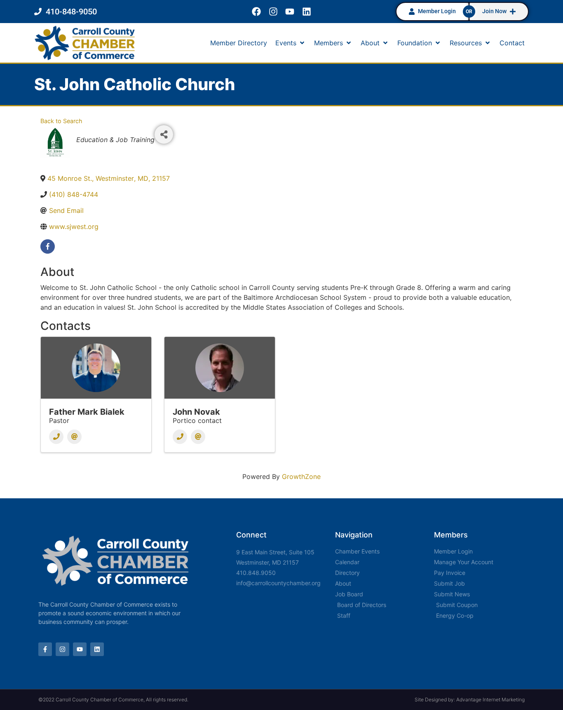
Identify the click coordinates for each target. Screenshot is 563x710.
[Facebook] (256, 11)
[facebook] (47, 246)
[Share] (164, 134)
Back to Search (61, 120)
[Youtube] (290, 11)
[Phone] (56, 437)
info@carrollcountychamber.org (278, 582)
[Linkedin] (306, 11)
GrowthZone (301, 476)
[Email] (74, 437)
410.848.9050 (256, 572)
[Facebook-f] (45, 649)
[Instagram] (273, 11)
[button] (290, 43)
